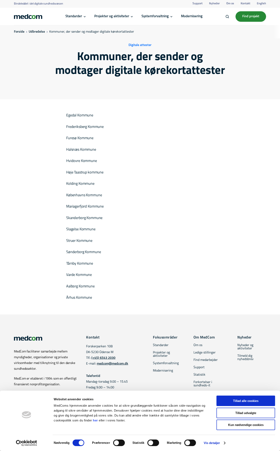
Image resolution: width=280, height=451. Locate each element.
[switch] (119, 443)
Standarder (73, 16)
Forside (19, 31)
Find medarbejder (205, 360)
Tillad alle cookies (245, 401)
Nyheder (214, 3)
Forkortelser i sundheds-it (202, 384)
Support (197, 3)
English (261, 3)
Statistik (199, 374)
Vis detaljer (212, 443)
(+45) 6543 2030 (103, 358)
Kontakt (245, 3)
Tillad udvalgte (245, 413)
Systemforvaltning (155, 16)
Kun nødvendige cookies (246, 425)
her (95, 420)
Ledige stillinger (204, 352)
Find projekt (250, 16)
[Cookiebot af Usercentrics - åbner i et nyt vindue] (26, 443)
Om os (230, 3)
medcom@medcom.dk (112, 363)
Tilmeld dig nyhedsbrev (245, 357)
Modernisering (192, 16)
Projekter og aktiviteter (111, 16)
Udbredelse (37, 31)
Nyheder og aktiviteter (245, 347)
